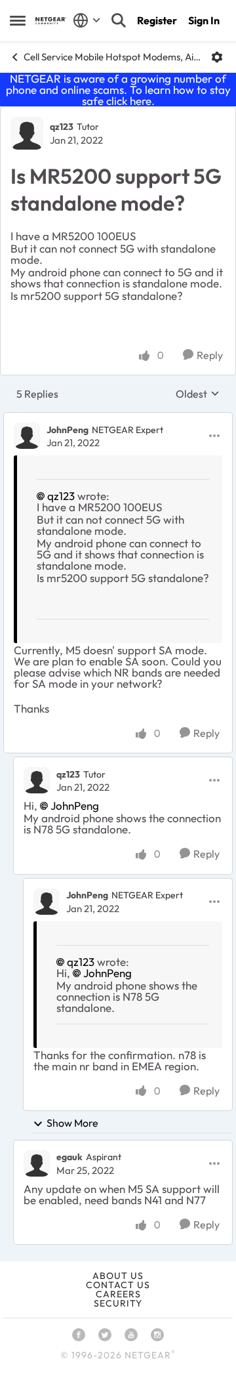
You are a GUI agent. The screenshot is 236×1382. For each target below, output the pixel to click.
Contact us (118, 1285)
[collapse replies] (118, 418)
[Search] (119, 20)
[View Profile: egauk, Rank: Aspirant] (37, 1163)
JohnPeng (67, 429)
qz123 (61, 126)
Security (118, 1303)
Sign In (204, 20)
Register (157, 20)
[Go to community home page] (50, 20)
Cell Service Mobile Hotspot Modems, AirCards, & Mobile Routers (112, 57)
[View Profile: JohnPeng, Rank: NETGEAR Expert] (27, 436)
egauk (69, 1157)
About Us (118, 1276)
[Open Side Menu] (17, 20)
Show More (72, 1122)
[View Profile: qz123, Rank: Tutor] (26, 133)
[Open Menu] (217, 57)
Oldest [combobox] (198, 393)
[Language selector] (87, 20)
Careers (118, 1294)
